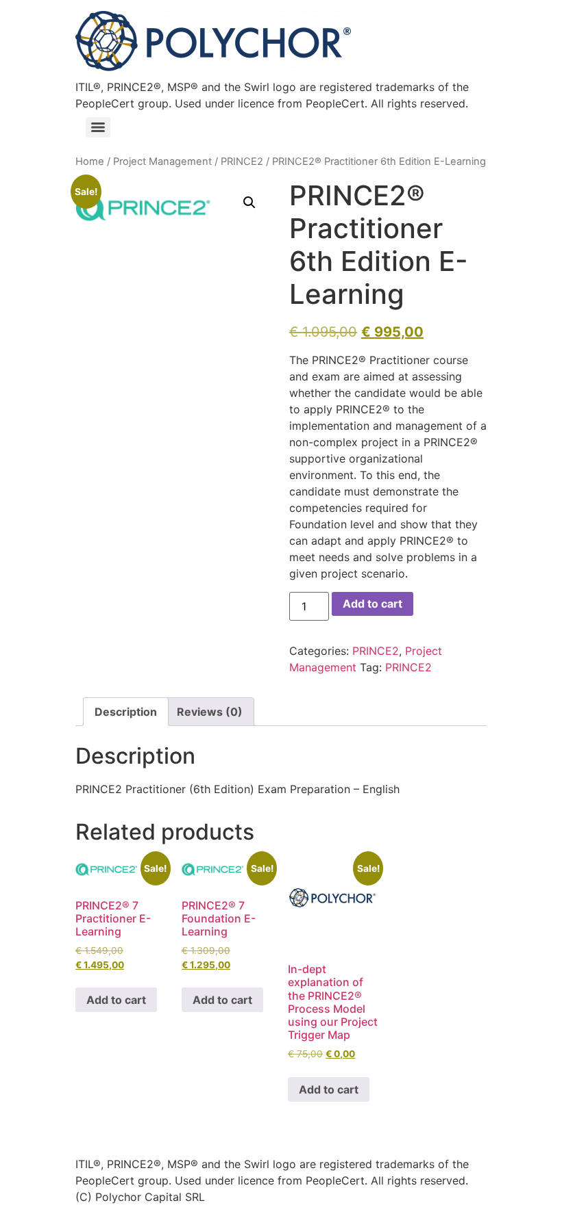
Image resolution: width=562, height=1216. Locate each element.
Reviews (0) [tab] (210, 712)
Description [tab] (126, 712)
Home (89, 161)
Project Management (162, 161)
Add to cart (372, 603)
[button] (249, 202)
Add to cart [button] (116, 1000)
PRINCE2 (242, 161)
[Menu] (98, 127)
